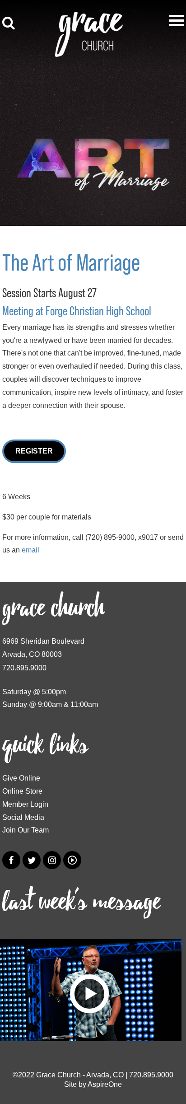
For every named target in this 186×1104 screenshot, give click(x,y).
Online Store (22, 791)
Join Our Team (25, 830)
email (30, 550)
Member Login (25, 804)
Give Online (21, 778)
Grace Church (58, 1075)
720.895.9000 (24, 668)
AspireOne (105, 1084)
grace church (53, 608)
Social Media (23, 817)
